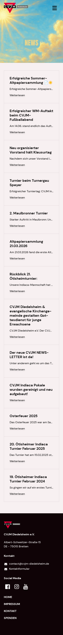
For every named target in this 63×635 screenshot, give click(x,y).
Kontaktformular (19, 569)
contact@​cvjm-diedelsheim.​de (29, 564)
